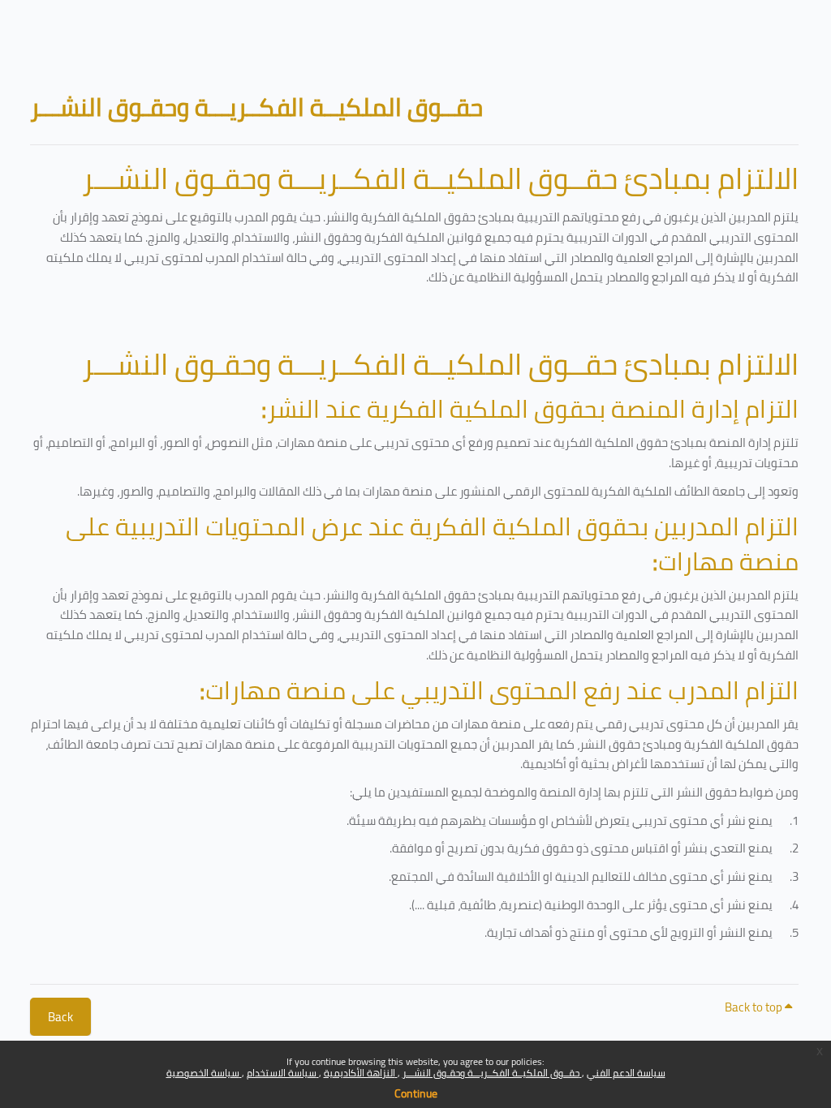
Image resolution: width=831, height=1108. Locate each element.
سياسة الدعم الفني (626, 1072)
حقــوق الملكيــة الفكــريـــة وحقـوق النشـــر (492, 1072)
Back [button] (60, 1017)
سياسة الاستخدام (283, 1072)
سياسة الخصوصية (204, 1072)
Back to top (755, 1007)
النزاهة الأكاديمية (361, 1072)
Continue (415, 1093)
